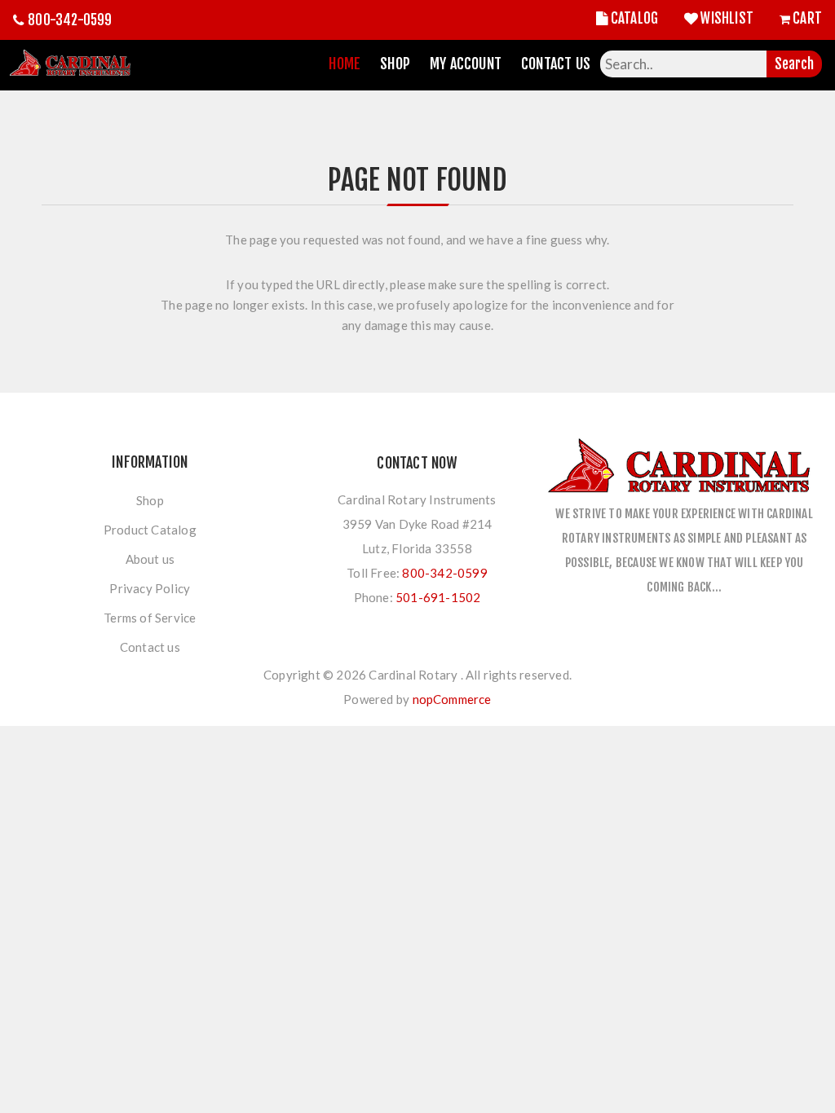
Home (344, 64)
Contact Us (555, 64)
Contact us (150, 647)
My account (465, 64)
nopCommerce (452, 699)
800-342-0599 (70, 20)
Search (794, 64)
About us (150, 559)
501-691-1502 (437, 597)
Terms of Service (150, 617)
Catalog (634, 18)
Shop (395, 64)
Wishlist (726, 18)
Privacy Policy (149, 588)
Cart (807, 18)
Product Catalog (150, 529)
